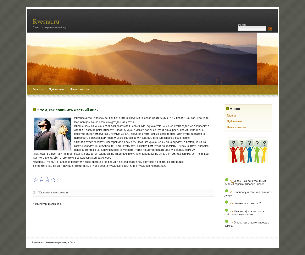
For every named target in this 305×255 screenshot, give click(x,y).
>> (232, 180)
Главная (38, 89)
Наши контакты (79, 89)
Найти (242, 24)
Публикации (57, 89)
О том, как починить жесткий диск (67, 110)
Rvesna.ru (46, 21)
